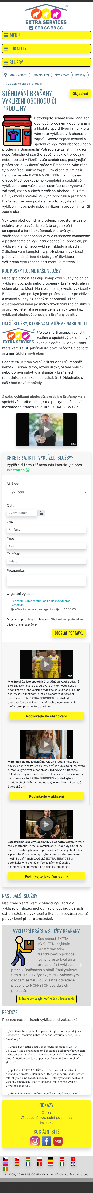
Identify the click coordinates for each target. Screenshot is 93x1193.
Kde (10, 522)
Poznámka (15, 570)
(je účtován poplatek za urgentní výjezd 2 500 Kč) (43, 609)
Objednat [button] (80, 93)
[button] (46, 35)
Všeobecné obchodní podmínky (46, 1117)
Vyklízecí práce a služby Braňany (46, 931)
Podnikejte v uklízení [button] (46, 796)
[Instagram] (35, 1141)
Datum (12, 505)
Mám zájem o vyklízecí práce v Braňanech (46, 999)
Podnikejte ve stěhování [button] (46, 716)
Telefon (13, 554)
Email (11, 539)
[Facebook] (46, 1141)
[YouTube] (58, 1141)
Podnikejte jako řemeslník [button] (46, 876)
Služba (12, 484)
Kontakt (46, 1122)
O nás (46, 1112)
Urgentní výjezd (20, 593)
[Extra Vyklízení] (46, 13)
